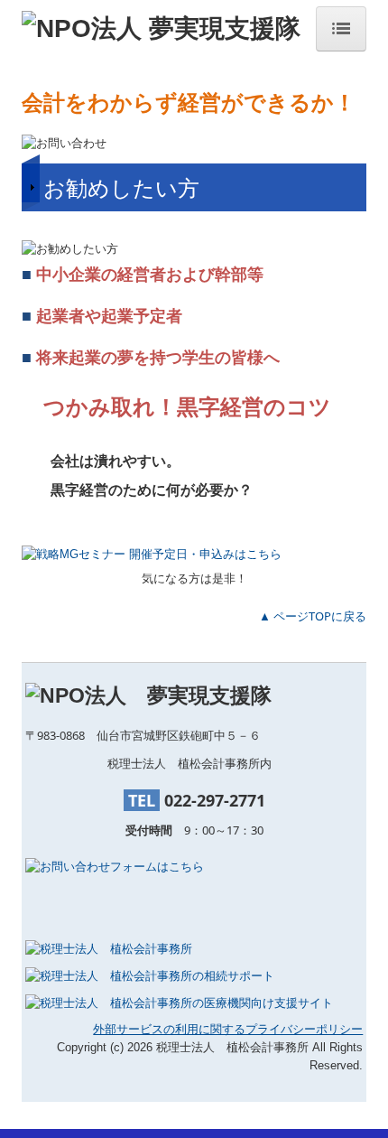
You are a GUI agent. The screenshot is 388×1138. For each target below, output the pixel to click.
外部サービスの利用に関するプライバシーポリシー (228, 1029)
